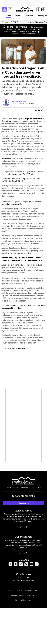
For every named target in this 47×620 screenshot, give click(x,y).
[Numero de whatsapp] (26, 565)
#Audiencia (6, 158)
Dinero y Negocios (23, 600)
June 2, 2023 (17, 181)
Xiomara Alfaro (20, 102)
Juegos (21, 22)
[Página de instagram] (21, 565)
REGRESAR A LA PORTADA (13, 348)
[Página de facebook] (10, 565)
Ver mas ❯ (23, 527)
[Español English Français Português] (43, 9)
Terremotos (6, 22)
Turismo (29, 15)
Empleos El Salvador (35, 22)
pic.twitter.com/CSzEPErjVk (20, 174)
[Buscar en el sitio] (10, 9)
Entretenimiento (17, 595)
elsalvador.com (10, 32)
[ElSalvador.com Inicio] (24, 9)
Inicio (8, 15)
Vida (36, 590)
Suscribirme (23, 503)
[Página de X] (15, 565)
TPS (14, 22)
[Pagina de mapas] (38, 9)
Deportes (31, 595)
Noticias (18, 15)
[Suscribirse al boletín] (4, 9)
